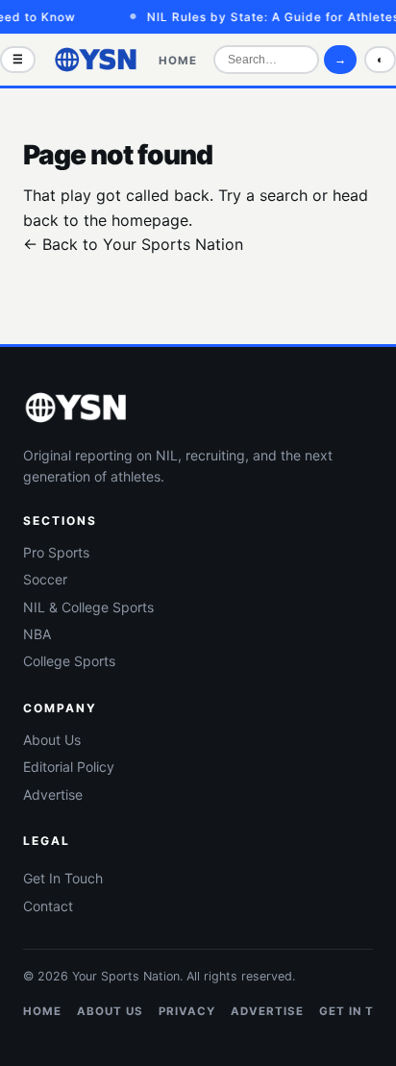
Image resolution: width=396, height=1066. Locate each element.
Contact (48, 906)
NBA (37, 634)
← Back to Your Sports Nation (133, 244)
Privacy (187, 1011)
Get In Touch (63, 878)
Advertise (53, 794)
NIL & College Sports (88, 607)
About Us (52, 739)
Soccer (45, 579)
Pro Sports (56, 552)
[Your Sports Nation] (96, 59)
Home (178, 60)
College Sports (69, 661)
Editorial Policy (68, 766)
